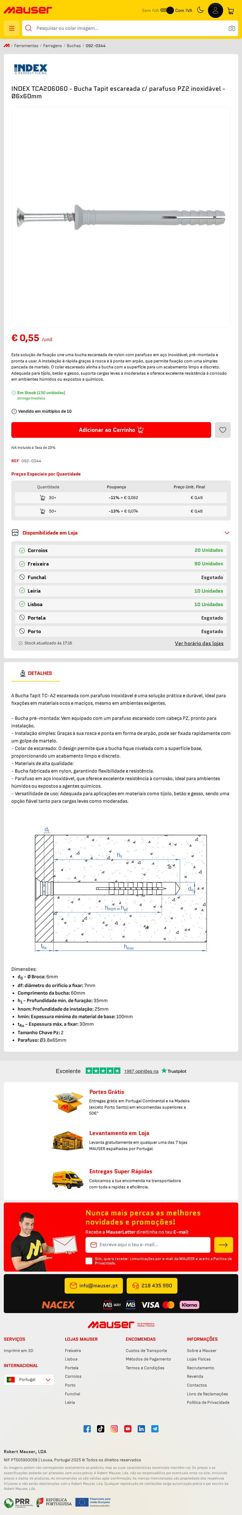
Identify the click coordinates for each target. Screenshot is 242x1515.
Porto (70, 1385)
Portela (71, 1368)
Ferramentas (26, 45)
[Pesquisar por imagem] (232, 28)
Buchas (74, 45)
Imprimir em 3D (18, 1350)
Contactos (197, 1385)
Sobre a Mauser (201, 1350)
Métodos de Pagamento (148, 1359)
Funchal (72, 1394)
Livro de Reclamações (207, 1394)
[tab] (35, 673)
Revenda (195, 1376)
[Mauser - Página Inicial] (28, 11)
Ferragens (53, 45)
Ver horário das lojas (199, 643)
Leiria (70, 1402)
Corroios (73, 1376)
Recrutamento (200, 1368)
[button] (121, 532)
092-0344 (31, 461)
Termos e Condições (145, 1368)
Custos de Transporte (146, 1350)
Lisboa (71, 1359)
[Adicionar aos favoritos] (223, 430)
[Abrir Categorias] (12, 28)
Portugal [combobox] (27, 1379)
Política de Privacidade (208, 1402)
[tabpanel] (121, 862)
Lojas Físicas (199, 1359)
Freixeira (73, 1350)
